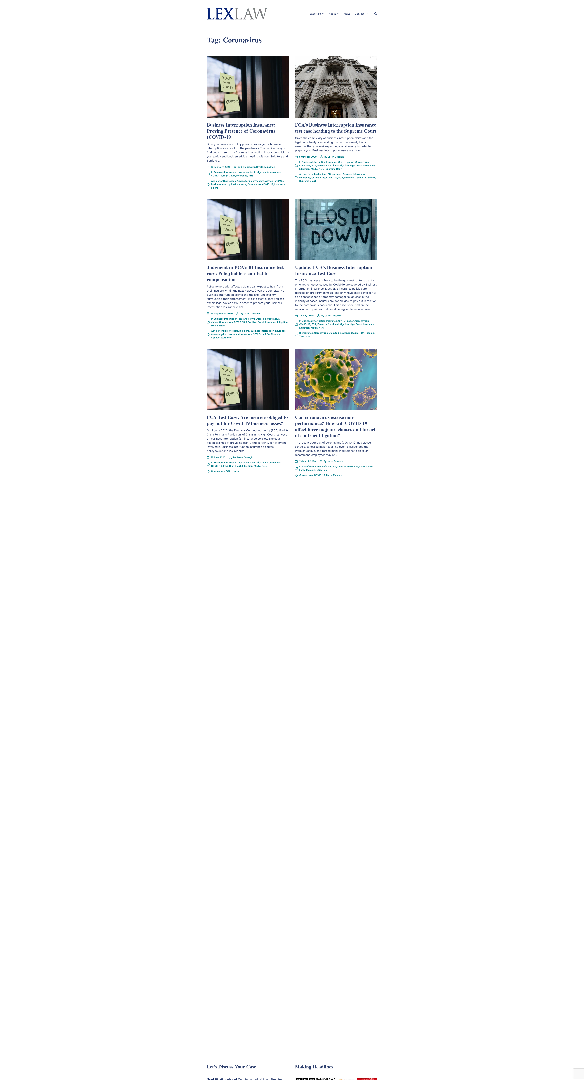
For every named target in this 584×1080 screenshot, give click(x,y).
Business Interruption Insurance (231, 172)
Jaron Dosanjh (336, 156)
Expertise (315, 13)
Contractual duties (347, 466)
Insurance (241, 175)
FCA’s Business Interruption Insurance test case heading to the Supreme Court (336, 127)
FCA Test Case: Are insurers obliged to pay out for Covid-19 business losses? (247, 420)
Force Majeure (307, 470)
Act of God (308, 466)
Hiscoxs (370, 332)
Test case (304, 336)
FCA (313, 165)
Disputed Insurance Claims (343, 332)
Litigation (304, 168)
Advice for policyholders (250, 180)
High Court (229, 175)
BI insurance (334, 174)
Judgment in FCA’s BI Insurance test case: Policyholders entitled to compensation (245, 273)
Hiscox (235, 471)
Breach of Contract (325, 466)
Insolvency (369, 165)
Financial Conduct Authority (359, 177)
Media (314, 168)
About (332, 13)
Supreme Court (334, 168)
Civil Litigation (258, 172)
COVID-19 (216, 175)
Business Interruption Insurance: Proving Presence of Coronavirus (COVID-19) (241, 130)
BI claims (244, 330)
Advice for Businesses (223, 180)
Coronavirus (274, 172)
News (347, 13)
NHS (251, 175)
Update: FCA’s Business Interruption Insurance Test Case (333, 270)
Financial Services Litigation (333, 165)
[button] (376, 14)
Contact (359, 13)
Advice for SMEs (274, 180)
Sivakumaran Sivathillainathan (258, 166)
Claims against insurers (224, 334)
